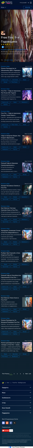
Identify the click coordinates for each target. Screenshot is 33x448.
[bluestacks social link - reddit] (7, 422)
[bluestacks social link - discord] (3, 422)
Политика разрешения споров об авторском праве (14, 441)
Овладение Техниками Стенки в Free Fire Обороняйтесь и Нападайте (10, 232)
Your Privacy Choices (18, 447)
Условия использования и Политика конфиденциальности (16, 439)
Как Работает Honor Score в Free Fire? (10, 299)
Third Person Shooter (15, 82)
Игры (3, 392)
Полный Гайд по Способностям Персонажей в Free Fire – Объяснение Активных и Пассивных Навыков (11, 276)
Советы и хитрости (5, 79)
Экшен (24, 79)
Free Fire (5, 104)
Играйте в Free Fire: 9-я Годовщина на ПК (14, 49)
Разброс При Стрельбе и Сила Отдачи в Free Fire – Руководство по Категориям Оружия (10, 254)
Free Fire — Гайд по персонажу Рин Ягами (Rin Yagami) (11, 92)
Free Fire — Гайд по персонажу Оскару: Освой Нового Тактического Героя (11, 114)
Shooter (5, 82)
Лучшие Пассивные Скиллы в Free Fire (10, 186)
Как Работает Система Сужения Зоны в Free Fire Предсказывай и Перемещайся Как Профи (11, 209)
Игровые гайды (8, 60)
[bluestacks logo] (6, 2)
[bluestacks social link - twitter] (14, 422)
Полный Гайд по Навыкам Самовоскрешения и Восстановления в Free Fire (9, 164)
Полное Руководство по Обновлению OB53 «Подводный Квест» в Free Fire (11, 69)
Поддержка (6, 413)
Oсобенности (6, 398)
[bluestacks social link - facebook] (10, 422)
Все (2, 60)
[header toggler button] (31, 2)
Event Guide (15, 79)
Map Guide (15, 354)
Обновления (17, 60)
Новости (24, 60)
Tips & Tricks (5, 199)
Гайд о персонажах (15, 124)
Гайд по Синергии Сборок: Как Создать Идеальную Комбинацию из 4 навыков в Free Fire (10, 137)
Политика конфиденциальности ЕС (10, 442)
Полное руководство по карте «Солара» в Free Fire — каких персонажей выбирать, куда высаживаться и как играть (10, 344)
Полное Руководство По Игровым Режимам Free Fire (10, 321)
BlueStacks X (25, 102)
